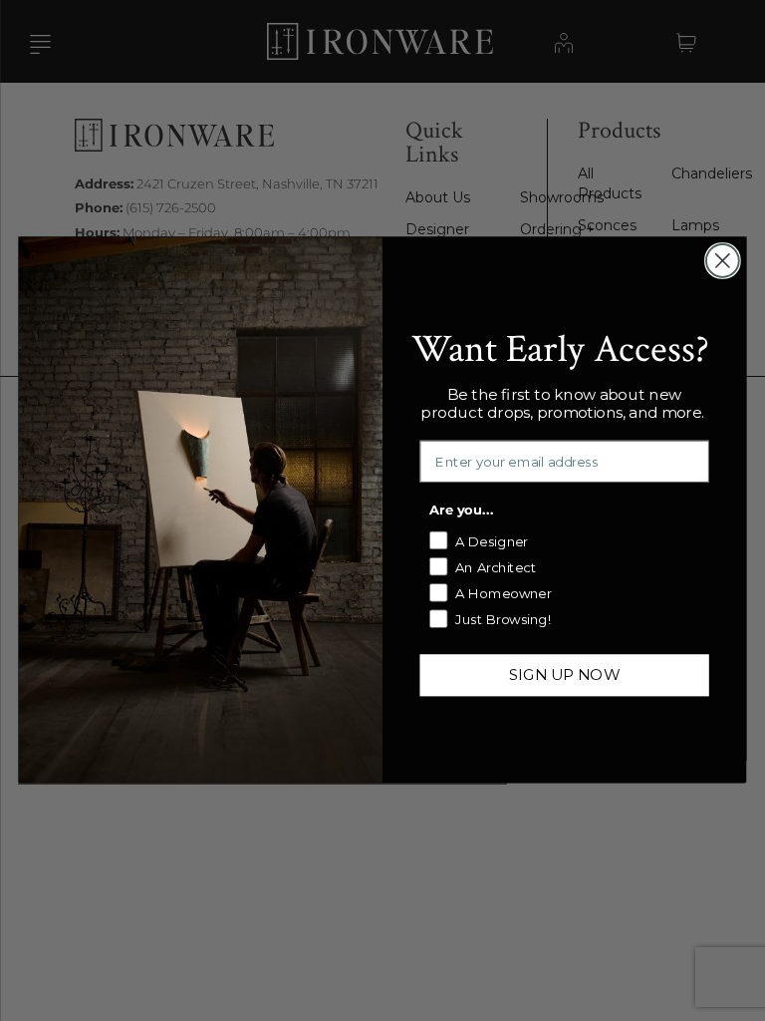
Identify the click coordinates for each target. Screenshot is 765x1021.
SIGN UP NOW (564, 675)
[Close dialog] (722, 260)
